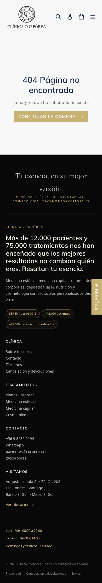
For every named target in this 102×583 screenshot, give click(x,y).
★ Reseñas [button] (96, 296)
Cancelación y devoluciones (30, 371)
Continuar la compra (47, 116)
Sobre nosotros (19, 351)
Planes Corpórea (20, 394)
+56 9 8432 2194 (20, 438)
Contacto (13, 358)
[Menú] (93, 16)
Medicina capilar (20, 408)
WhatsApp (15, 445)
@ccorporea (16, 458)
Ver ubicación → (20, 504)
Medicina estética (21, 401)
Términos (14, 364)
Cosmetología (18, 414)
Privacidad (13, 573)
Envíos (76, 573)
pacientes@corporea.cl (26, 451)
